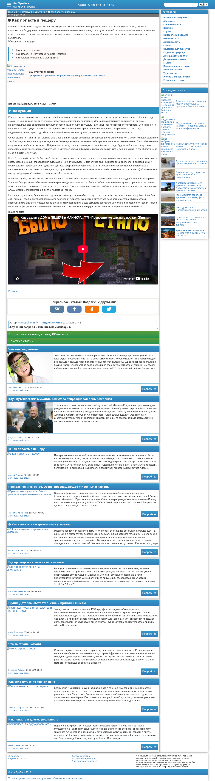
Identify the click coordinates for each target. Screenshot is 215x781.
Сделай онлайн (172, 24)
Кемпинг (168, 27)
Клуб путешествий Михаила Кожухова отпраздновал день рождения (60, 399)
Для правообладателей (84, 761)
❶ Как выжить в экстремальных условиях (39, 524)
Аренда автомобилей (175, 55)
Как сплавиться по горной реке (31, 682)
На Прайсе (20, 3)
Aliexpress (169, 20)
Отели (167, 45)
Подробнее (149, 389)
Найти (203, 4)
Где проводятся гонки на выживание (36, 562)
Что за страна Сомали (24, 644)
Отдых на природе (174, 52)
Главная (82, 4)
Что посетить (171, 38)
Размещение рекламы (84, 758)
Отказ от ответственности (67, 778)
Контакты (108, 4)
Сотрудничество (81, 756)
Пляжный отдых (172, 69)
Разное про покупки (175, 17)
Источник (13, 291)
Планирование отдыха (176, 66)
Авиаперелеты (171, 41)
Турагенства (170, 73)
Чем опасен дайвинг (23, 349)
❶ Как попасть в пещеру (26, 449)
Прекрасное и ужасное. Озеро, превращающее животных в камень (67, 75)
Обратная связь (17, 758)
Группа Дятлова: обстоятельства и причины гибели (47, 603)
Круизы (167, 31)
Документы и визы (174, 59)
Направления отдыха (175, 34)
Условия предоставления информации (29, 778)
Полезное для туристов (176, 48)
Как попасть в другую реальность (33, 719)
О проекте (94, 4)
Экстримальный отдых (18, 390)
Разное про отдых (173, 80)
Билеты (167, 62)
